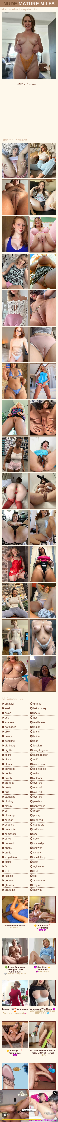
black (7, 759)
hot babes (10, 727)
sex (35, 834)
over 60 (37, 796)
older (36, 773)
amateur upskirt (42, 880)
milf (35, 759)
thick (36, 871)
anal (7, 708)
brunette (9, 782)
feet (6, 871)
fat (6, 866)
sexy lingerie (40, 750)
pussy (36, 815)
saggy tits (38, 824)
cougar (8, 820)
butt (6, 792)
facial (7, 862)
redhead (38, 820)
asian (7, 713)
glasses (9, 885)
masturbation (40, 755)
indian (36, 727)
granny (37, 703)
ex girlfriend (11, 857)
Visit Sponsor (28, 84)
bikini (7, 755)
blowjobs (9, 768)
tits (35, 875)
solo (35, 862)
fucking (8, 875)
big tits (8, 750)
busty (7, 787)
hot (35, 717)
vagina (37, 885)
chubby (8, 801)
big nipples (39, 768)
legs (35, 741)
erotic (7, 852)
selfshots (38, 829)
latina (36, 736)
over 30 (37, 782)
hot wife (37, 889)
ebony (8, 848)
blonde (8, 764)
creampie (9, 829)
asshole (9, 722)
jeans (36, 731)
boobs (8, 773)
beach (8, 736)
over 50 (37, 792)
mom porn (39, 764)
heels (36, 713)
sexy (36, 838)
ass (6, 717)
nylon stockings (42, 866)
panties (37, 801)
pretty (36, 810)
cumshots (10, 834)
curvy (7, 838)
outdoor (37, 778)
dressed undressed (15, 843)
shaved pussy (41, 843)
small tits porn (41, 857)
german (9, 880)
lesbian (37, 745)
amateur (9, 703)
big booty (9, 745)
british (8, 778)
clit (6, 810)
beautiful (9, 741)
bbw (7, 731)
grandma (9, 889)
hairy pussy (39, 708)
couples (9, 824)
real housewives (42, 722)
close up (9, 815)
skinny (37, 852)
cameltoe (9, 796)
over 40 (37, 787)
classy (8, 806)
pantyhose (39, 806)
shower (37, 848)
